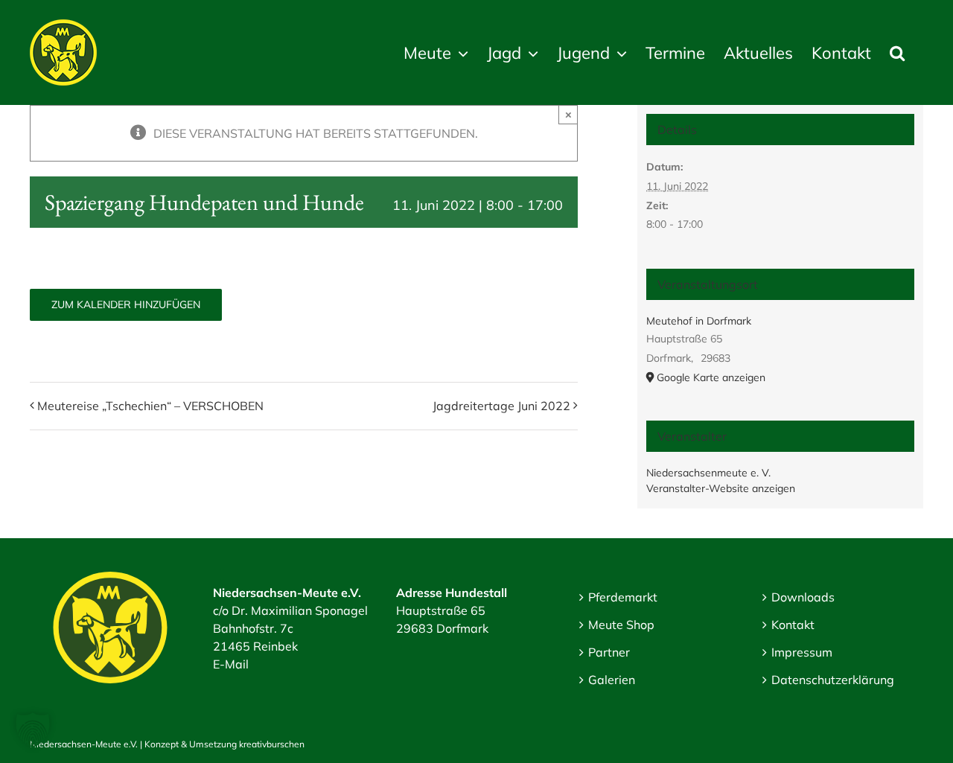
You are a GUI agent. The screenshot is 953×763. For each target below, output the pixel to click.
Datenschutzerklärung (832, 679)
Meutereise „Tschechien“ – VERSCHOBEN (150, 405)
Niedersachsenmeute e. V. (708, 472)
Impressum (801, 652)
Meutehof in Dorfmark (698, 321)
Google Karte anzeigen (711, 377)
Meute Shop (621, 624)
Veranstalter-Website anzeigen (720, 488)
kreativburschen (272, 744)
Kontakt (793, 624)
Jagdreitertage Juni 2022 (501, 405)
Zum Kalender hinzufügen (125, 305)
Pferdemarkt (622, 597)
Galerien (611, 679)
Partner (609, 652)
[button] (897, 52)
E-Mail (231, 664)
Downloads (803, 597)
